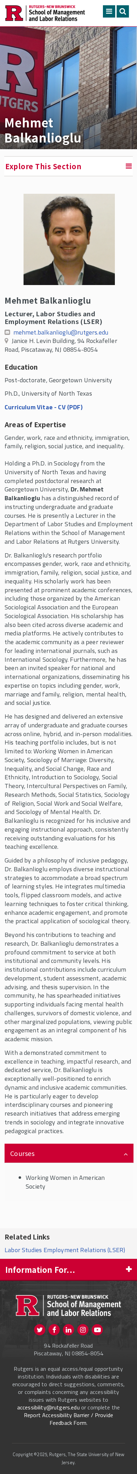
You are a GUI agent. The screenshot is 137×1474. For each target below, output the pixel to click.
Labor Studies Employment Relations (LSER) (65, 1250)
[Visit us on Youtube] (97, 1329)
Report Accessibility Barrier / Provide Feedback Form (68, 1419)
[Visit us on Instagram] (83, 1329)
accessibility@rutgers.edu (48, 1407)
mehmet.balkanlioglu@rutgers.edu (61, 332)
